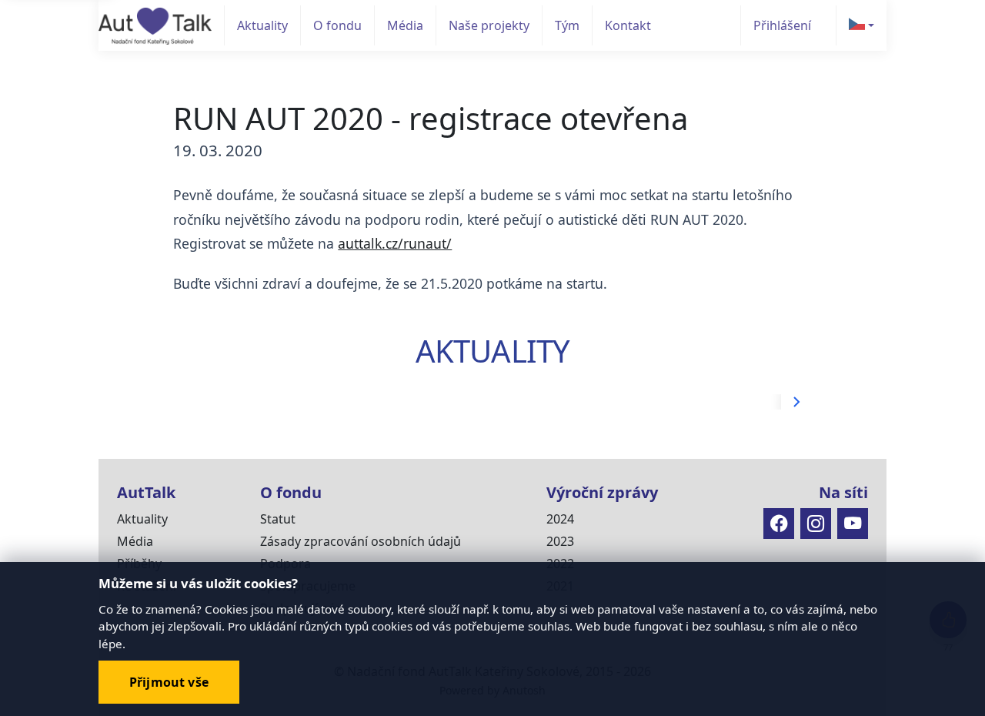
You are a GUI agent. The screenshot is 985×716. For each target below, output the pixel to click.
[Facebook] (778, 523)
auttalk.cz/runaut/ (395, 243)
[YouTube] (852, 523)
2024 (560, 518)
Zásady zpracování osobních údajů (360, 541)
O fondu (337, 25)
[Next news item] (796, 401)
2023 (560, 541)
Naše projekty (489, 25)
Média (405, 25)
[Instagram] (815, 523)
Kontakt (628, 25)
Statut (278, 518)
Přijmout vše (169, 682)
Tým (567, 25)
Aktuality (262, 25)
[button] (861, 25)
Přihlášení (782, 25)
